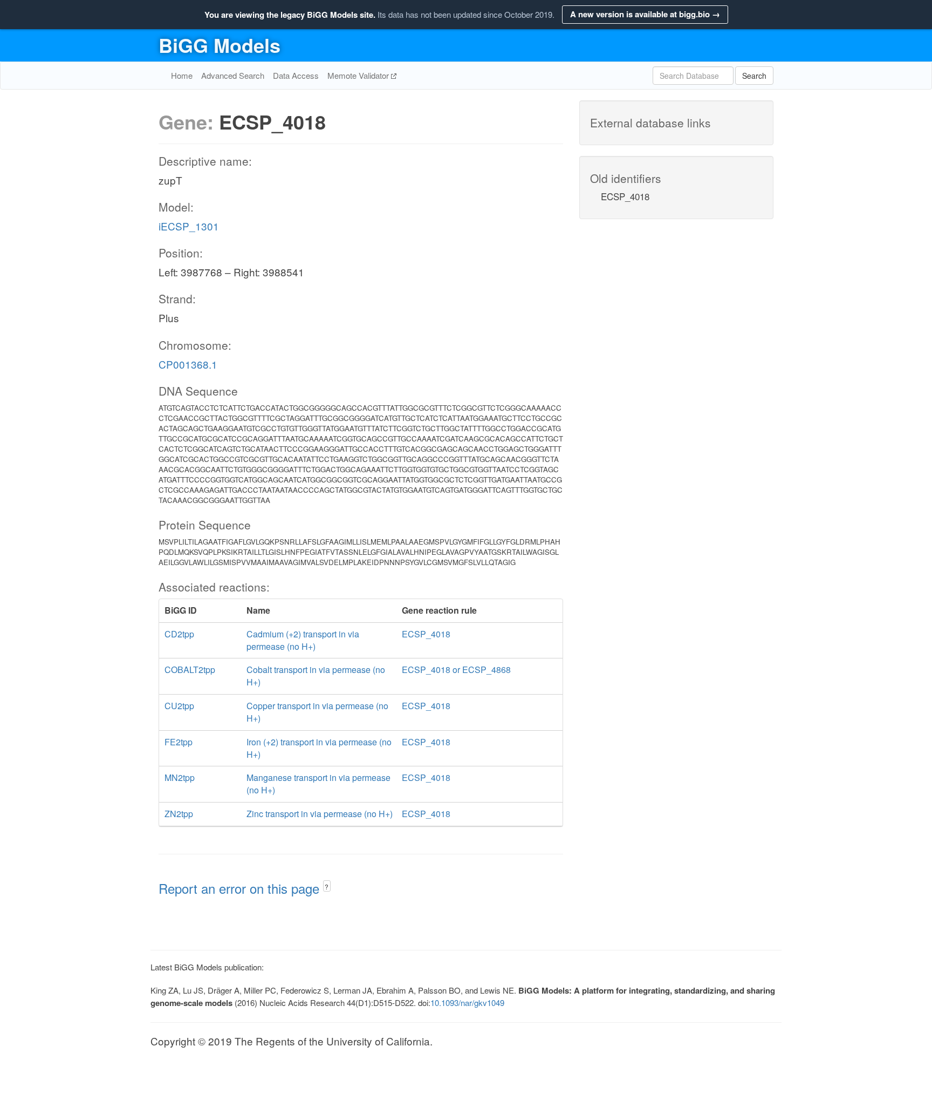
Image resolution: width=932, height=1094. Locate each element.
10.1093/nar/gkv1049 (467, 1002)
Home (182, 75)
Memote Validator (359, 75)
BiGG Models (219, 45)
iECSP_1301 (189, 226)
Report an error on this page (241, 888)
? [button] (326, 886)
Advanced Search (232, 75)
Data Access (296, 75)
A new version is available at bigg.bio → (645, 14)
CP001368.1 (188, 364)
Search (754, 75)
